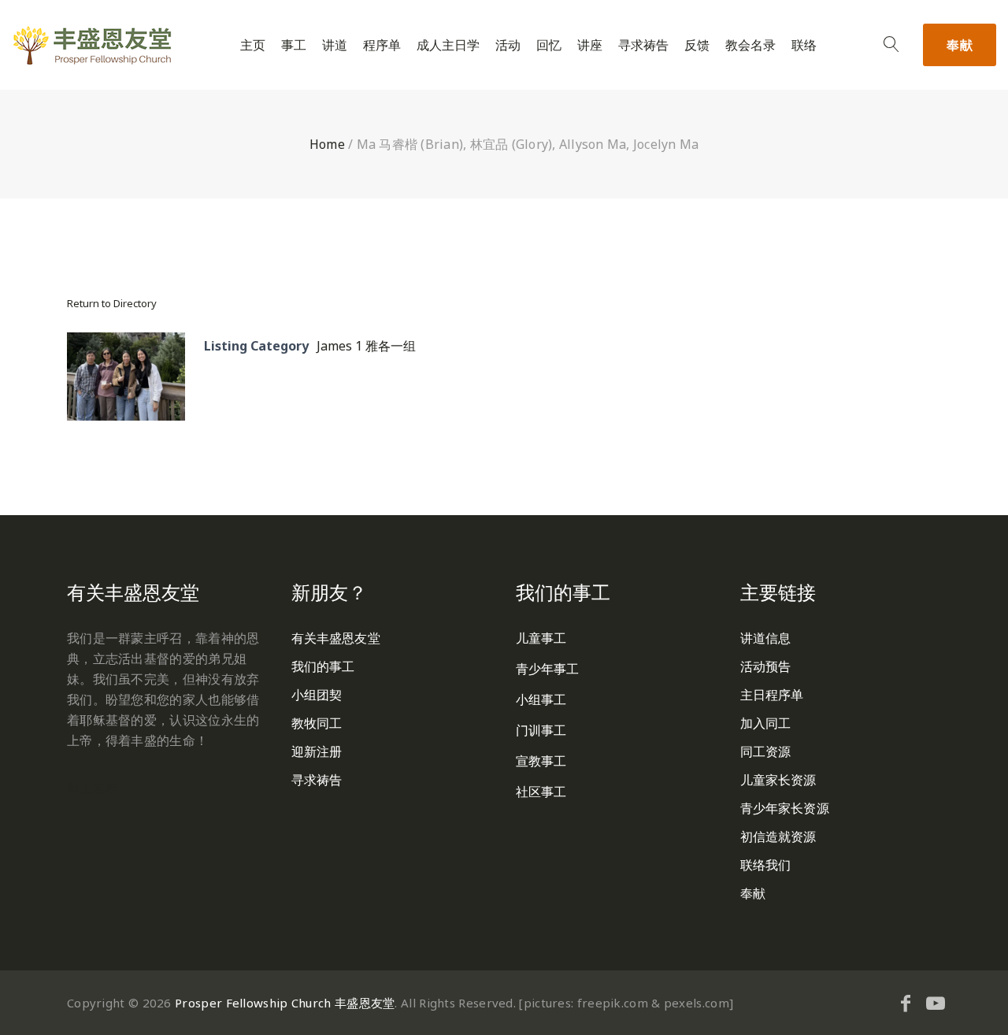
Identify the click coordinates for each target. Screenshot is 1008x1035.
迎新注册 (316, 751)
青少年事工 (548, 668)
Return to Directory (112, 303)
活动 (508, 45)
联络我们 (765, 865)
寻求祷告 (643, 45)
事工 (293, 45)
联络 (804, 45)
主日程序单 (772, 694)
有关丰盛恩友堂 (335, 638)
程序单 (382, 45)
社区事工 (541, 791)
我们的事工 (323, 666)
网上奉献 (92, 788)
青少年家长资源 (784, 808)
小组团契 (316, 694)
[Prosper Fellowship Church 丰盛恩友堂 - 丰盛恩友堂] (92, 45)
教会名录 (750, 45)
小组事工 (541, 699)
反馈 (697, 45)
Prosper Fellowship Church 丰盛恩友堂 (285, 1003)
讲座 (589, 45)
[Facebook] (905, 1002)
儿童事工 (541, 638)
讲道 (334, 45)
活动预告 (765, 666)
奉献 (960, 45)
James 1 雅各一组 (366, 345)
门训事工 (541, 730)
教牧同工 (316, 723)
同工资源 (765, 751)
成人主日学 (448, 45)
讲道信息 (765, 638)
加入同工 (765, 723)
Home (327, 144)
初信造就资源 (778, 836)
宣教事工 (541, 761)
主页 (252, 45)
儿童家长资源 (778, 779)
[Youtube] (935, 1002)
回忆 (548, 45)
